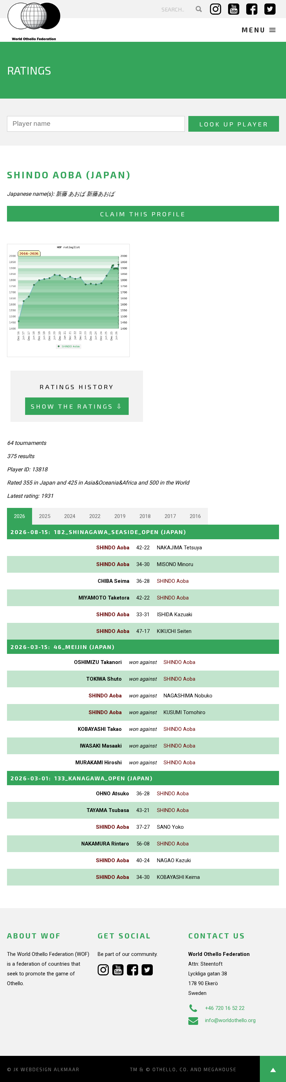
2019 (120, 516)
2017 (170, 516)
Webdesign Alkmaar (50, 1069)
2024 (69, 516)
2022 (94, 516)
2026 (19, 516)
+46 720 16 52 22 (224, 1008)
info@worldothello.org (230, 1020)
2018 (145, 516)
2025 (44, 516)
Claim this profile (143, 214)
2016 (195, 516)
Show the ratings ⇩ (77, 406)
